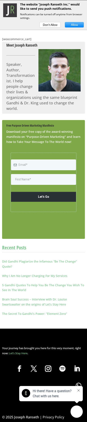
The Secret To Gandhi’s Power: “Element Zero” (34, 314)
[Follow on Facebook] (19, 368)
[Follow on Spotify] (62, 368)
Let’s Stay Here (18, 353)
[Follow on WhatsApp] (78, 385)
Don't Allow (50, 24)
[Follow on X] (33, 368)
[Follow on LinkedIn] (77, 368)
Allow (74, 24)
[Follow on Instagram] (48, 368)
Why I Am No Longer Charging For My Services (34, 276)
